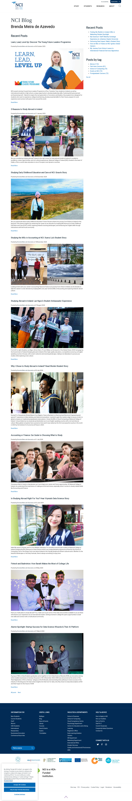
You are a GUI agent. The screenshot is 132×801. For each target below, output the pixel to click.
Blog (40, 719)
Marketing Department (74, 740)
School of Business (73, 716)
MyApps (41, 716)
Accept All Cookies (20, 784)
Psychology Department (74, 723)
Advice (94, 64)
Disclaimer (109, 787)
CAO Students (15, 726)
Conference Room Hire (18, 735)
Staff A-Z (99, 723)
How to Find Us (100, 721)
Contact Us (99, 731)
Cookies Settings (19, 794)
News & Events (43, 721)
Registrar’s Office (72, 731)
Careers (69, 735)
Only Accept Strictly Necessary (19, 789)
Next (19, 692)
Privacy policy (85, 787)
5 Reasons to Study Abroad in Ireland (26, 109)
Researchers (15, 731)
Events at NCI (96, 71)
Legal (102, 787)
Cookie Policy (95, 787)
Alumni (13, 723)
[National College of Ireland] (17, 6)
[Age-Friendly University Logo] (42, 781)
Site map (73, 787)
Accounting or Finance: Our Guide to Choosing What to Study (36, 435)
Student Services (72, 745)
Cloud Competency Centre (75, 721)
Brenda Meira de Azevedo (25, 46)
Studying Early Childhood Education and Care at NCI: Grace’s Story (39, 172)
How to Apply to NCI (102, 716)
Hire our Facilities (101, 719)
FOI (79, 787)
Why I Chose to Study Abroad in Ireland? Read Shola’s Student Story (39, 366)
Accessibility (104, 1)
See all (88, 77)
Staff (12, 721)
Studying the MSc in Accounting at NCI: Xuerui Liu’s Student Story (38, 238)
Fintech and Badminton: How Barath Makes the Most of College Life (40, 563)
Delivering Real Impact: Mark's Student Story (105, 41)
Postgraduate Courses (99, 73)
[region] (20, 781)
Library (41, 723)
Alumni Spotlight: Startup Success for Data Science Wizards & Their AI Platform (45, 627)
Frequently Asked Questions (104, 728)
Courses (41, 726)
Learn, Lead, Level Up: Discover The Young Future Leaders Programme (41, 42)
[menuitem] (76, 6)
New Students (15, 716)
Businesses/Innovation (18, 733)
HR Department (72, 738)
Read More (14, 102)
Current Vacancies (101, 726)
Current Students (16, 719)
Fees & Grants (43, 728)
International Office (73, 743)
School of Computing (98, 69)
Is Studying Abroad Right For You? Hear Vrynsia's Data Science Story (40, 498)
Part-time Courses (98, 66)
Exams (41, 731)
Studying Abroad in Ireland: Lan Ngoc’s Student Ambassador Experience (41, 301)
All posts (13, 692)
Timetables (42, 733)
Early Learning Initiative (74, 733)
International (15, 728)
